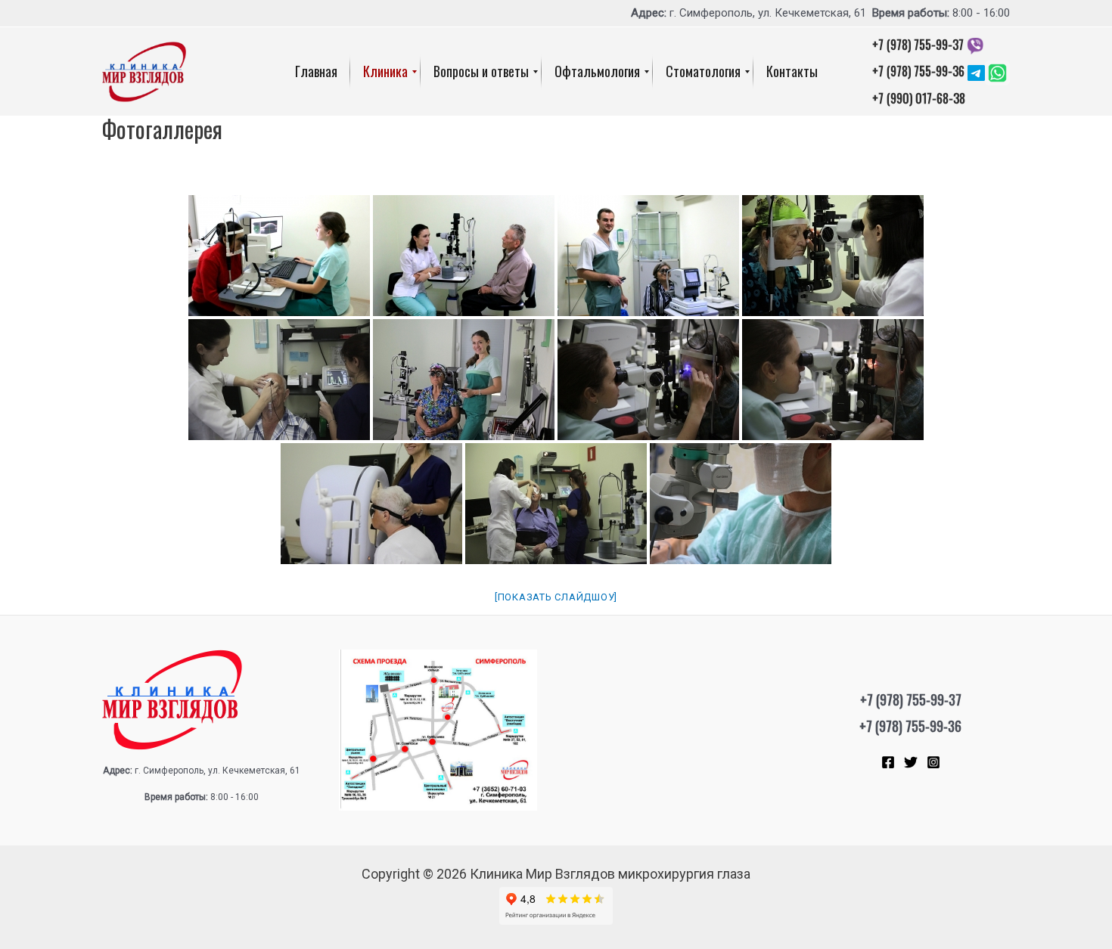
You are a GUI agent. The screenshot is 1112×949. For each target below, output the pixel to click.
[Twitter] (911, 762)
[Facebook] (888, 762)
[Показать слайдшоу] (556, 597)
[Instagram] (933, 762)
